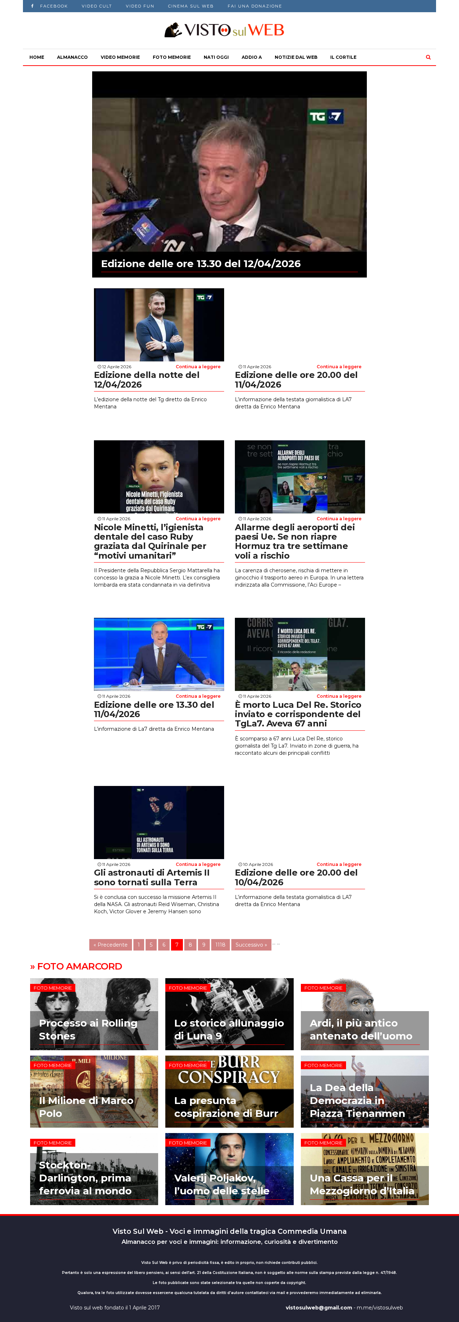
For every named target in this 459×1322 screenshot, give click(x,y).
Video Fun (140, 6)
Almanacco (72, 57)
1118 (221, 945)
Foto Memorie (172, 57)
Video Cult (97, 6)
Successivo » (251, 945)
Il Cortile (343, 57)
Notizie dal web (296, 57)
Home (36, 57)
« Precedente (111, 945)
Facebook (54, 6)
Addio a (252, 57)
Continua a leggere (198, 366)
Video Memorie (120, 57)
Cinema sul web (191, 6)
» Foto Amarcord (76, 966)
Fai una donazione (255, 6)
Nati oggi (216, 57)
